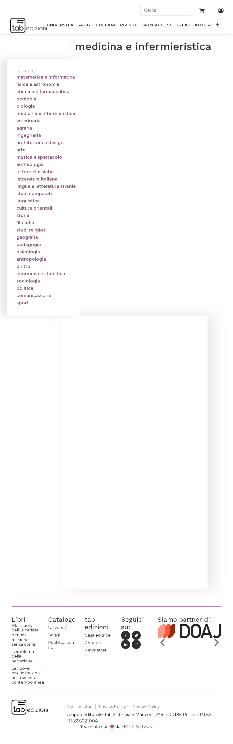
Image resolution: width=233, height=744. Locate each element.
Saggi (54, 634)
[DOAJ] (189, 643)
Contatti (93, 642)
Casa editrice (98, 635)
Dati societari (79, 706)
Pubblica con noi (61, 645)
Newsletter (95, 650)
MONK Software (137, 726)
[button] (217, 26)
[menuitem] (60, 26)
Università (58, 627)
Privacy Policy (112, 706)
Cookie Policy (146, 706)
